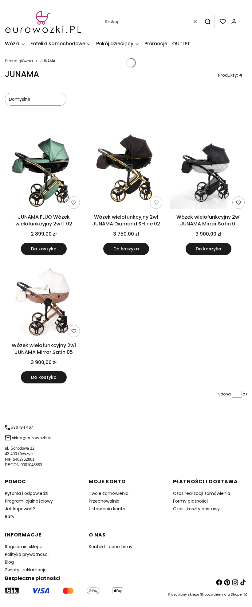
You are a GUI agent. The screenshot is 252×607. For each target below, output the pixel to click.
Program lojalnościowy (29, 501)
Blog (9, 562)
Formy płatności (190, 501)
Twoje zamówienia (108, 493)
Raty (9, 516)
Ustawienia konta (107, 509)
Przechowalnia (104, 501)
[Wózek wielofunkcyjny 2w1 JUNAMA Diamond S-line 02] (126, 171)
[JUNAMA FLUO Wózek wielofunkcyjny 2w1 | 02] (43, 171)
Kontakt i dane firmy (110, 547)
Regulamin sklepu (23, 547)
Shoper (237, 594)
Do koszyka (44, 249)
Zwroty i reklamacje (26, 570)
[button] (207, 21)
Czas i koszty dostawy (196, 509)
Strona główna (19, 60)
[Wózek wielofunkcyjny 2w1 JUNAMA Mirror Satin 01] (208, 171)
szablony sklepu (185, 594)
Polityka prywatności (27, 554)
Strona (224, 394)
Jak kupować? (20, 509)
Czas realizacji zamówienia (201, 493)
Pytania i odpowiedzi (26, 493)
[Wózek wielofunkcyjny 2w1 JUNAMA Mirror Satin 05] (43, 300)
